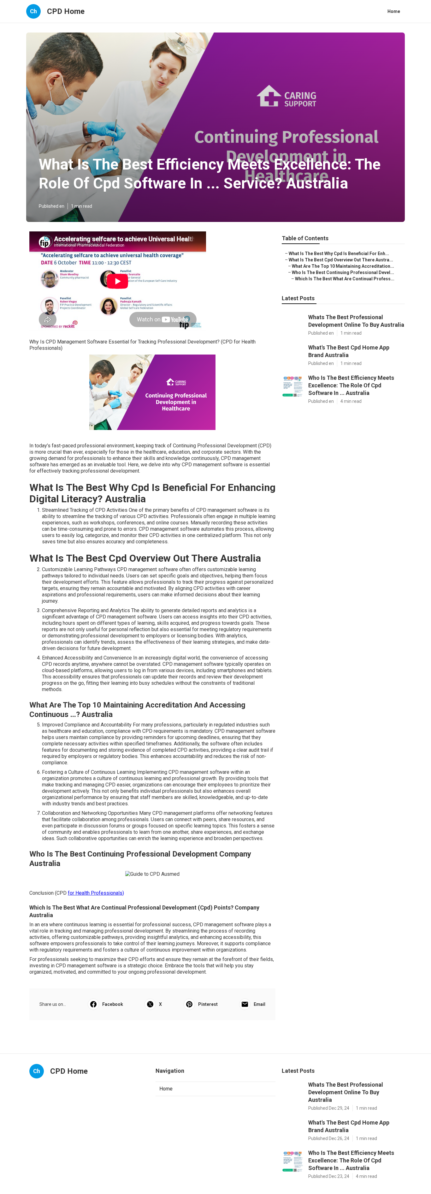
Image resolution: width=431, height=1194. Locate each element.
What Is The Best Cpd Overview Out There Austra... (341, 259)
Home (393, 11)
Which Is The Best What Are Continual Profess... (344, 278)
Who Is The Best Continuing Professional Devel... (343, 272)
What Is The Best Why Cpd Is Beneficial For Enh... (339, 253)
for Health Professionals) (96, 893)
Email (259, 1004)
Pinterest (208, 1004)
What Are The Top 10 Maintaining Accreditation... (343, 266)
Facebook (112, 1004)
